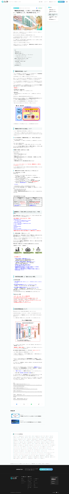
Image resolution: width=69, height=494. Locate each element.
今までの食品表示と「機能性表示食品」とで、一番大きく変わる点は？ (25, 54)
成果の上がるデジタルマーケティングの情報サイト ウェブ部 (18, 463)
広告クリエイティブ (28, 463)
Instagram (53, 483)
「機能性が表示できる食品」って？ (19, 53)
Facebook (53, 481)
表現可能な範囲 (18, 62)
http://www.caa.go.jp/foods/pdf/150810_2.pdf (20, 399)
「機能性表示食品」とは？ (52, 9)
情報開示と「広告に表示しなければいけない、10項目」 (22, 58)
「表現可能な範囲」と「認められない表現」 (20, 61)
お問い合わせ (61, 1)
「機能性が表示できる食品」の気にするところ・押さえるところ (24, 57)
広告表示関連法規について (18, 65)
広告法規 (15, 14)
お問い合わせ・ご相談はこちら (46, 469)
